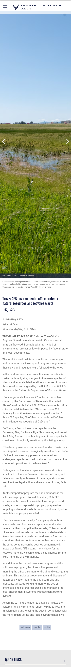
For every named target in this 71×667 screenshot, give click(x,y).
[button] (5, 7)
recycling (37, 627)
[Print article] (6, 310)
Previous (3, 141)
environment (25, 627)
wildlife (47, 627)
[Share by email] (12, 310)
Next (67, 141)
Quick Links (13, 659)
